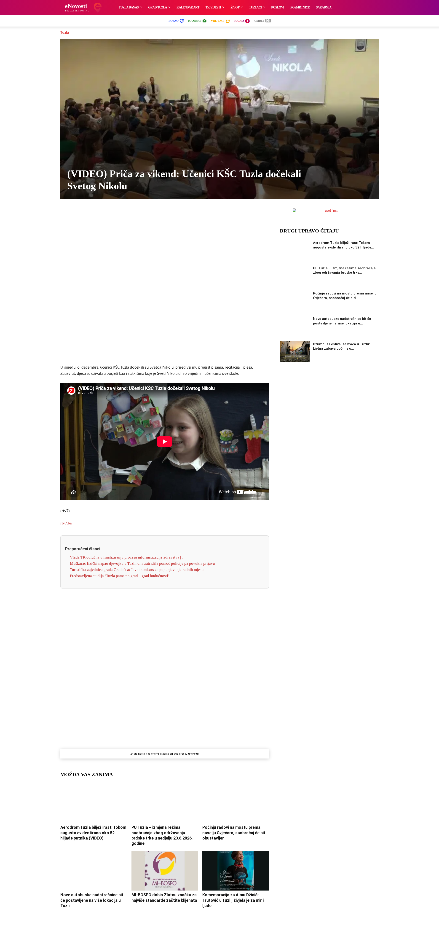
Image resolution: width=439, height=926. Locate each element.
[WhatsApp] (159, 213)
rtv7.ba (66, 523)
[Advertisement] (164, 289)
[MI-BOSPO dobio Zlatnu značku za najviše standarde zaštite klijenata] (164, 871)
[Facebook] (127, 213)
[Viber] (148, 213)
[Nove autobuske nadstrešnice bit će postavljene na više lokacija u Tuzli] (93, 871)
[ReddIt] (190, 213)
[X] (138, 213)
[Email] (201, 213)
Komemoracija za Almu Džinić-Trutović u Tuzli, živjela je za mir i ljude (233, 900)
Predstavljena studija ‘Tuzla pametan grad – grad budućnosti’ (119, 576)
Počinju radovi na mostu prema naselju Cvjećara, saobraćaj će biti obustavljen (234, 832)
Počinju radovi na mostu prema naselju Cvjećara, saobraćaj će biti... (345, 295)
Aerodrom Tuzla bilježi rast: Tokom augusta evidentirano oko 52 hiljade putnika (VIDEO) (93, 832)
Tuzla (64, 32)
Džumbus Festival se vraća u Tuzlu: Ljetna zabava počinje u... (341, 346)
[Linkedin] (169, 213)
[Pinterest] (180, 213)
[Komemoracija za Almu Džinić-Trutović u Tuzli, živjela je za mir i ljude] (235, 871)
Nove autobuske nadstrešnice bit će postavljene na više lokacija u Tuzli (91, 900)
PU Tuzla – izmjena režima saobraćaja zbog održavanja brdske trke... (344, 270)
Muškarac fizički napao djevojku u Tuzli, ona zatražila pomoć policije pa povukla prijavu (142, 563)
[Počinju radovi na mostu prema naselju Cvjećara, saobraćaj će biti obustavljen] (235, 803)
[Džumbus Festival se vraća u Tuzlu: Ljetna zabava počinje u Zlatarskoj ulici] (295, 351)
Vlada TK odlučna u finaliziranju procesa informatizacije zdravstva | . (126, 557)
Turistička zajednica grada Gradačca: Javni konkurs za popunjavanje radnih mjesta (137, 569)
